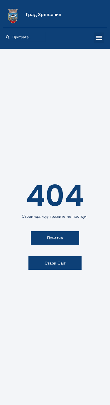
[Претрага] (48, 37)
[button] (99, 37)
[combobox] (25, 37)
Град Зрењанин (43, 14)
